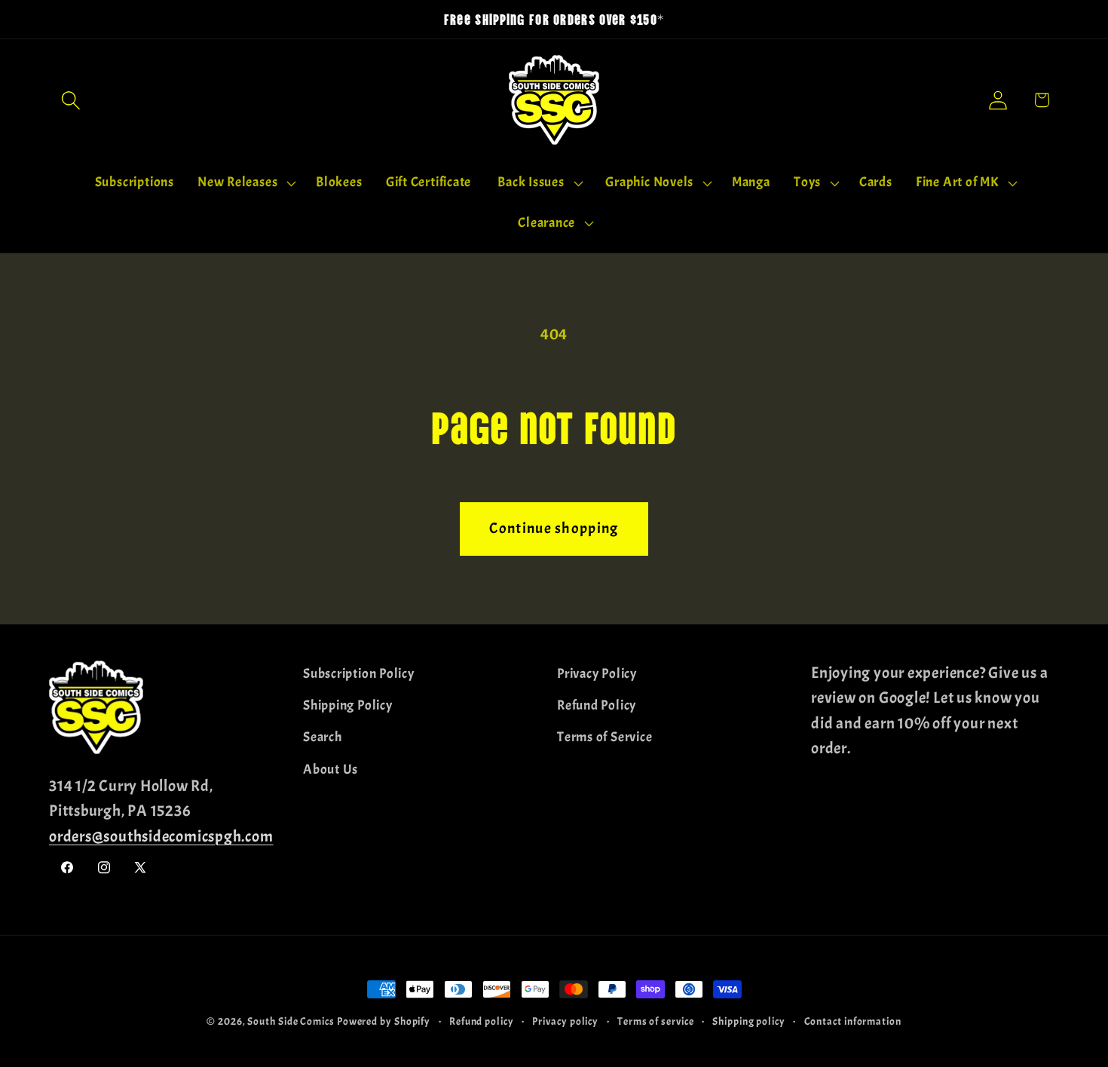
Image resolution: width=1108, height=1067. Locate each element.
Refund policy (481, 1021)
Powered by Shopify (383, 1021)
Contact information (852, 1021)
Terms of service (655, 1021)
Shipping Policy (348, 705)
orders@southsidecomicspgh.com (161, 836)
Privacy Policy (597, 673)
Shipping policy (748, 1021)
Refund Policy (596, 705)
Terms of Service (604, 737)
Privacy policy (565, 1021)
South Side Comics (290, 1021)
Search (322, 737)
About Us (330, 769)
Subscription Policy (359, 673)
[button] (70, 99)
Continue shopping (553, 528)
